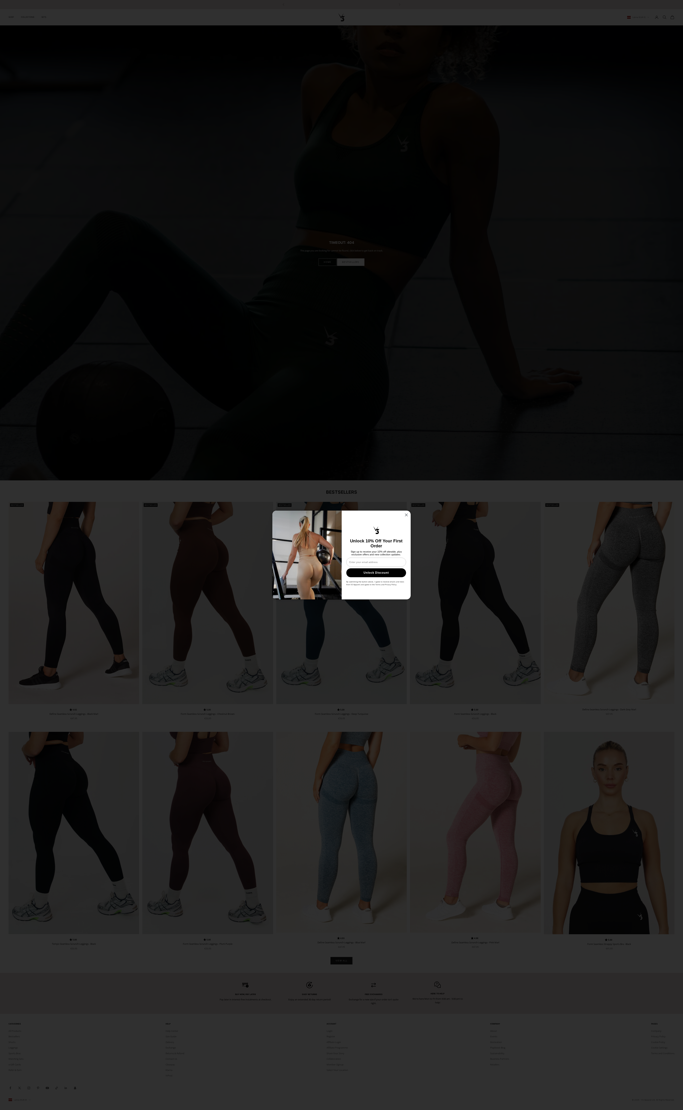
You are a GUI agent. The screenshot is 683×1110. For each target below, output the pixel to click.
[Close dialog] (406, 515)
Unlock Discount (376, 572)
